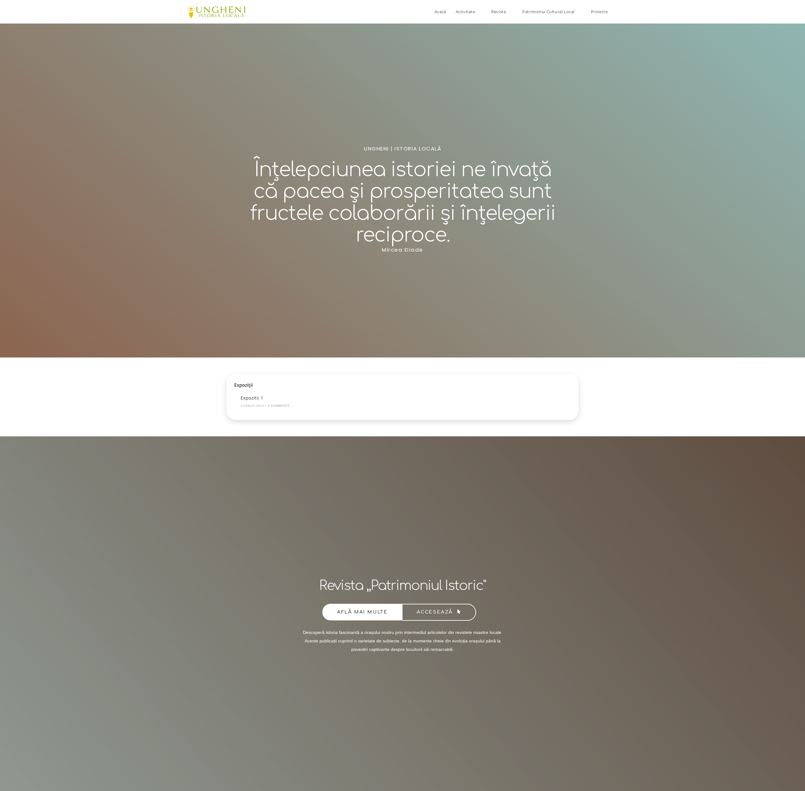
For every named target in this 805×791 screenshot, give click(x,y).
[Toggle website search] (619, 11)
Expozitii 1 (252, 398)
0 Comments (278, 405)
